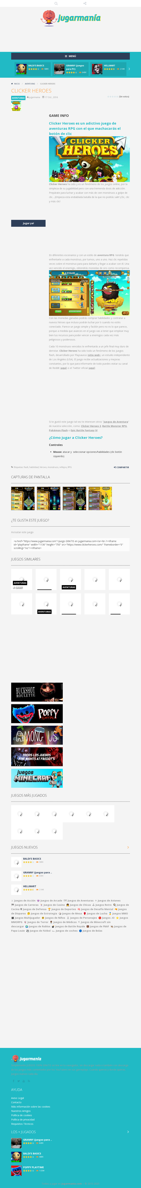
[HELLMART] (16, 889)
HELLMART (109, 65)
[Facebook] (13, 1081)
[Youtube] (24, 1081)
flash (26, 467)
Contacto (16, 1102)
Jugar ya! (28, 223)
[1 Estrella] (108, 97)
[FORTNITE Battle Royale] (19, 830)
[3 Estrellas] (113, 97)
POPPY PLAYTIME (33, 1167)
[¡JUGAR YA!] (21, 68)
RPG (70, 467)
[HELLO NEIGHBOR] (71, 813)
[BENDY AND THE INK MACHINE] (105, 813)
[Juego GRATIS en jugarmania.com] (70, 18)
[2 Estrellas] (111, 97)
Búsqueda (56, 3)
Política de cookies (21, 1115)
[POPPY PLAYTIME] (54, 813)
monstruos (53, 467)
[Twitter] (18, 1081)
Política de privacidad (23, 1119)
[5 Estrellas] (117, 97)
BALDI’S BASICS (36, 65)
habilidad (34, 467)
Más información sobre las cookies (30, 1106)
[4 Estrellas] (115, 97)
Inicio (17, 84)
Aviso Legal (17, 1098)
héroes (43, 467)
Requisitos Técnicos (22, 1123)
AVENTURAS (30, 84)
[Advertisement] (73, 38)
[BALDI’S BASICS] (37, 813)
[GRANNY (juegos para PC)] (19, 813)
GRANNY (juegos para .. (37, 872)
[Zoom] (23, 498)
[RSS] (29, 1081)
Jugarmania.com (71, 1183)
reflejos (63, 467)
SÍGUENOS (85, 3)
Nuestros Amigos (21, 1111)
